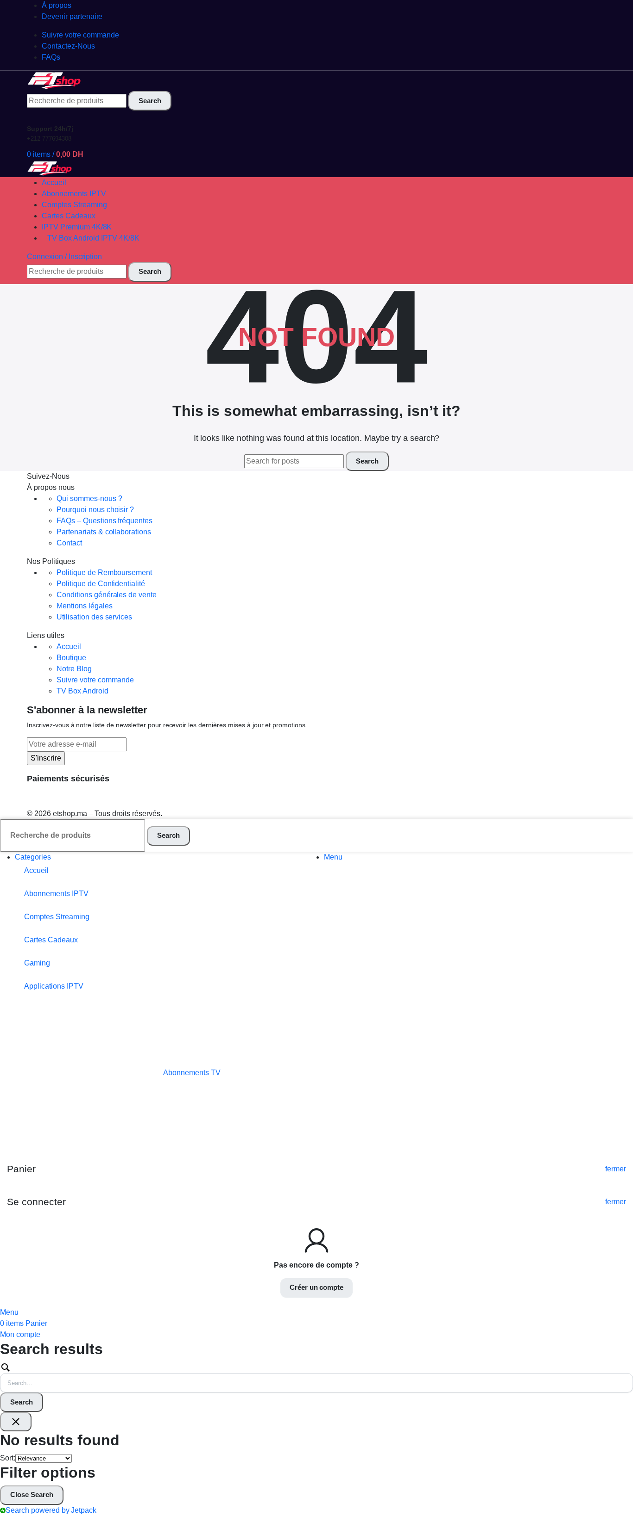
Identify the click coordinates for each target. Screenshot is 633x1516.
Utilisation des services (94, 617)
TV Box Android (82, 691)
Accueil (69, 646)
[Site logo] (54, 80)
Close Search (31, 1494)
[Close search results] (16, 1421)
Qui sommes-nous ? (89, 498)
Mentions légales (85, 606)
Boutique (71, 658)
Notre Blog (74, 669)
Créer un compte (317, 1287)
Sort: (7, 1458)
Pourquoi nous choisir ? (95, 510)
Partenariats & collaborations (104, 532)
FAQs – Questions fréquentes (104, 521)
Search (21, 1402)
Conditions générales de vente (107, 595)
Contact (69, 543)
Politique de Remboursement (104, 572)
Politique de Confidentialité (101, 584)
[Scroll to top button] (612, 1495)
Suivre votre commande (95, 680)
